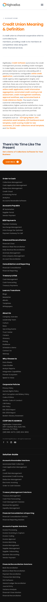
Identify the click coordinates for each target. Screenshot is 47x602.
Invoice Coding (8, 536)
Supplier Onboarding (11, 551)
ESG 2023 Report (9, 410)
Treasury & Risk (10, 276)
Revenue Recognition (11, 505)
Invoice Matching (9, 542)
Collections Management (12, 182)
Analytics (6, 198)
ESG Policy (6, 407)
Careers (6, 335)
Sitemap (6, 354)
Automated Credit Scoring (13, 476)
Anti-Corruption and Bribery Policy (16, 394)
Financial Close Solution (12, 592)
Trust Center (7, 332)
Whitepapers (7, 306)
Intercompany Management (14, 256)
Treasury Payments (10, 286)
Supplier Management (11, 548)
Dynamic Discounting (11, 555)
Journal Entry (8, 586)
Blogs (5, 294)
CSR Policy (7, 403)
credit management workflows (27, 95)
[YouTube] (15, 442)
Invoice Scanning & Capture (13, 533)
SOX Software (8, 580)
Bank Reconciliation (10, 568)
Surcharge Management (12, 227)
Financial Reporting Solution (13, 520)
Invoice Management (11, 545)
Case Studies (8, 365)
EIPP (4, 470)
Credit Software (18, 63)
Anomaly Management (11, 253)
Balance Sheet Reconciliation (14, 247)
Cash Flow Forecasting (11, 499)
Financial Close (8, 244)
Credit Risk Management (12, 473)
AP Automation (8, 209)
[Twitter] (7, 442)
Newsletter (7, 297)
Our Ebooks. (11, 128)
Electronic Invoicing (10, 483)
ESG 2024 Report (9, 413)
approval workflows (11, 97)
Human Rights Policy (11, 391)
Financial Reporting (10, 271)
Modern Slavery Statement (13, 416)
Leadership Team (9, 320)
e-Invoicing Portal (10, 195)
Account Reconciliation (12, 259)
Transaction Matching (11, 577)
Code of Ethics (8, 397)
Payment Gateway (10, 224)
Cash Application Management (15, 185)
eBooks (5, 300)
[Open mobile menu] (42, 4)
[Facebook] (4, 442)
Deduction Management (12, 479)
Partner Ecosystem (10, 375)
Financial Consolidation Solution (15, 517)
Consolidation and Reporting (16, 264)
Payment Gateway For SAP (13, 233)
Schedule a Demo (9, 348)
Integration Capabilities (12, 372)
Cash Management (10, 279)
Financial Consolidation (12, 268)
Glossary (6, 338)
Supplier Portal (8, 212)
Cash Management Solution (13, 502)
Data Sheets (7, 362)
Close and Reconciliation (14, 240)
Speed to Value (8, 378)
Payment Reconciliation (12, 574)
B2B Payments (9, 220)
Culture (5, 323)
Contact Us (7, 351)
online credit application (13, 89)
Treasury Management (12, 496)
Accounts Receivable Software (14, 201)
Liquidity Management (11, 508)
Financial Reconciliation (12, 596)
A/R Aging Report (27, 117)
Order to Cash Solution (11, 486)
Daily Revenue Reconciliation (14, 250)
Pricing (5, 341)
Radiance (6, 344)
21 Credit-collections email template (28, 125)
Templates (7, 303)
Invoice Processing (10, 530)
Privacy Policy (8, 388)
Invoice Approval (9, 539)
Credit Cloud (8, 191)
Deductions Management (12, 188)
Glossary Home (11, 18)
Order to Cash (9, 178)
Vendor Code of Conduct (12, 400)
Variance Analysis (10, 589)
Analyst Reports (9, 369)
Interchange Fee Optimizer (13, 230)
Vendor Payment (9, 215)
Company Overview (10, 317)
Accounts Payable (11, 206)
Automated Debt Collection (13, 464)
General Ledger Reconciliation (14, 583)
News (5, 326)
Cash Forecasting (10, 282)
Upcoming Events (9, 329)
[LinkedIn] (11, 442)
